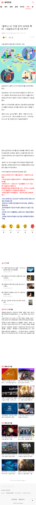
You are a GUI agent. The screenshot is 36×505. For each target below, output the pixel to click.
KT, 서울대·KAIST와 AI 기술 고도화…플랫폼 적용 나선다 (26, 438)
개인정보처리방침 (9, 493)
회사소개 (3, 493)
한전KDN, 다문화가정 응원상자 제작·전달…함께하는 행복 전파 (18, 204)
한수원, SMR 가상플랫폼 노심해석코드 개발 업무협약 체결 (18, 213)
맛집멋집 (5, 304)
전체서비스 (22, 499)
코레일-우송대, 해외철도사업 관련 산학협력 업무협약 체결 (18, 217)
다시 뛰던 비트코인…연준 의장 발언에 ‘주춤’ (9, 438)
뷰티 (6, 7)
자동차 (5, 271)
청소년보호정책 (18, 493)
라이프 (22, 7)
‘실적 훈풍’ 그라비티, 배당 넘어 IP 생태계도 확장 (9, 416)
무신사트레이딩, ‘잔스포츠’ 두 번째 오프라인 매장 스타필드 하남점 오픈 (18, 200)
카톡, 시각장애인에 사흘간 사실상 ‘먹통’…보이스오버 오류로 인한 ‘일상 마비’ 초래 (9, 399)
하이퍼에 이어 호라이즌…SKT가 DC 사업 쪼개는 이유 (9, 473)
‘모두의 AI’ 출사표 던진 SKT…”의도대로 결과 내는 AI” (9, 382)
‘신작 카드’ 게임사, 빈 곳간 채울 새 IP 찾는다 (26, 416)
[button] (32, 500)
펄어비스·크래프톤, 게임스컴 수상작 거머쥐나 (26, 381)
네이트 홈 (14, 499)
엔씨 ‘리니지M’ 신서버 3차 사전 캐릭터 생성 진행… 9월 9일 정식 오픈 (9, 455)
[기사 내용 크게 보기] (33, 37)
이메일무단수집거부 (26, 493)
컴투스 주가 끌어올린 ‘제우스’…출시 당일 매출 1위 (26, 399)
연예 (11, 7)
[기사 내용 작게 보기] (30, 38)
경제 (16, 7)
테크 (28, 7)
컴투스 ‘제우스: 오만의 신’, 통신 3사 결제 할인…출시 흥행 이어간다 (26, 473)
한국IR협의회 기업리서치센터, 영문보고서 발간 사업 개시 (17, 209)
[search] (32, 2)
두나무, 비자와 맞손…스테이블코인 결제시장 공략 (26, 455)
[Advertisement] (18, 15)
